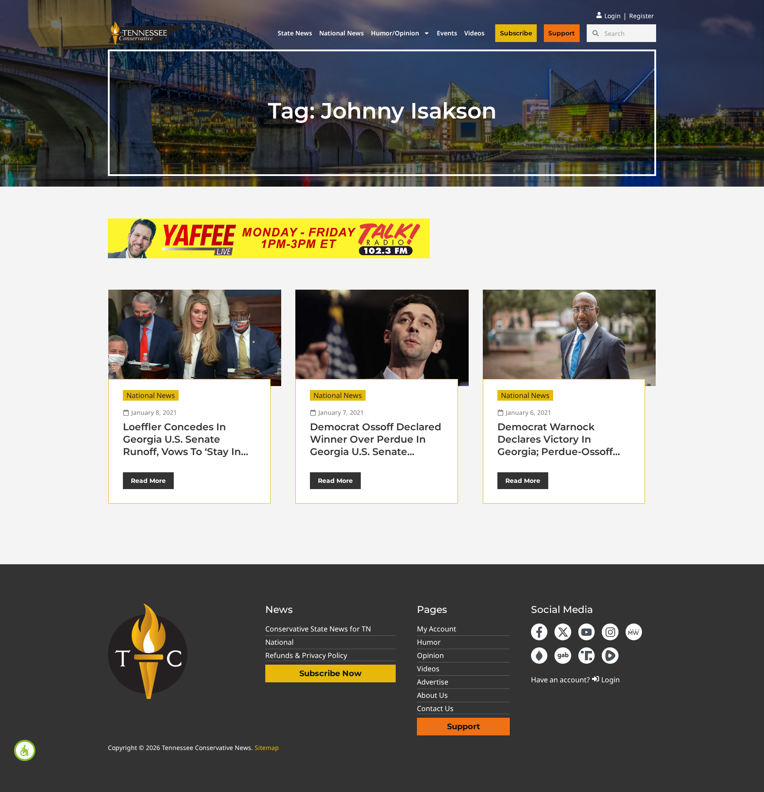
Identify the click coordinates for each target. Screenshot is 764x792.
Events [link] (447, 33)
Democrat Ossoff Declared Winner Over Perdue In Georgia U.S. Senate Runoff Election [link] (375, 445)
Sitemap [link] (267, 747)
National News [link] (341, 33)
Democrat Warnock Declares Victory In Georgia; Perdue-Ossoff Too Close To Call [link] (555, 445)
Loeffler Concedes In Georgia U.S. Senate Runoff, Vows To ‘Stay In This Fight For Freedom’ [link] (182, 445)
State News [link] (295, 33)
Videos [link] (474, 33)
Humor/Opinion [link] (395, 33)
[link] (24, 750)
